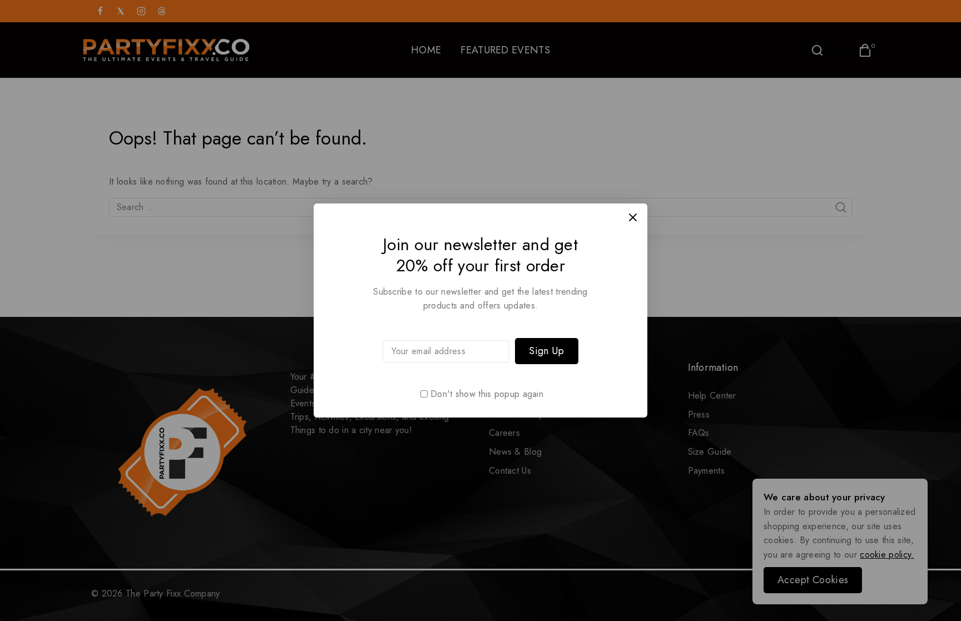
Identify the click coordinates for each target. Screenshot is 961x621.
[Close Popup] (633, 217)
